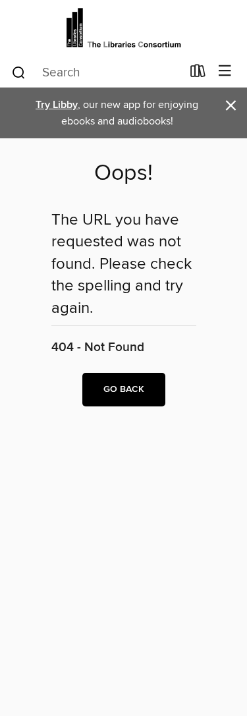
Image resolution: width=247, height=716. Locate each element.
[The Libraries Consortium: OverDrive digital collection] (123, 28)
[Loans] (198, 74)
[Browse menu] (225, 71)
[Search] (19, 71)
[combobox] (96, 72)
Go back (123, 389)
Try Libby (57, 105)
